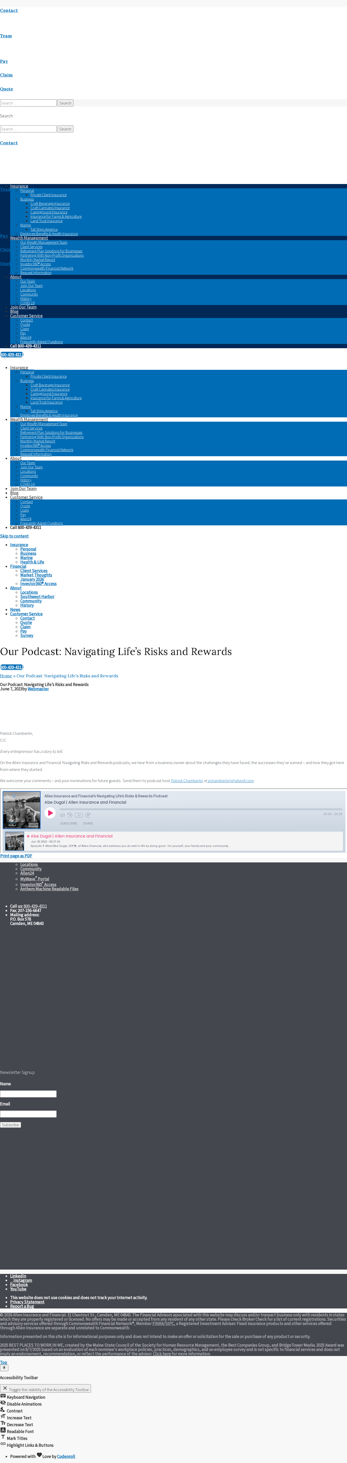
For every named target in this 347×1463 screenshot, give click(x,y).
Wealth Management (29, 238)
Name (5, 1084)
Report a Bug (22, 1306)
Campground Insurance (48, 212)
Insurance (19, 367)
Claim (24, 328)
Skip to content (14, 536)
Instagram (22, 1280)
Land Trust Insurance (46, 220)
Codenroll (66, 1456)
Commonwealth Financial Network (46, 268)
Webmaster (38, 689)
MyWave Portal (34, 879)
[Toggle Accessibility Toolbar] (4, 1368)
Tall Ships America (44, 229)
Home (6, 676)
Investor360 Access (38, 884)
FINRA (158, 1323)
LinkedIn (18, 1276)
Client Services (31, 246)
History (25, 298)
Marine (25, 225)
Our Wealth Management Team (43, 242)
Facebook (19, 1284)
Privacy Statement (27, 1302)
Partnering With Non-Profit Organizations (52, 255)
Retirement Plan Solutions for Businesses (51, 251)
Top (3, 1362)
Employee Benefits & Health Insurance (49, 233)
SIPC (169, 1323)
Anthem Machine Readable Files (49, 889)
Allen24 (25, 337)
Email (5, 1104)
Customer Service (26, 315)
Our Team (27, 281)
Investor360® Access (35, 264)
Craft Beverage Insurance (50, 203)
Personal (27, 190)
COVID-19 (27, 302)
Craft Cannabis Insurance (50, 207)
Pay (23, 333)
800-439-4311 (11, 354)
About (16, 277)
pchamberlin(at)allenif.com (230, 780)
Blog (14, 311)
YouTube (18, 1289)
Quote (25, 324)
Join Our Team (31, 285)
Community (29, 294)
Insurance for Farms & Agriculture (56, 216)
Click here (162, 1354)
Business (27, 199)
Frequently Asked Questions (41, 341)
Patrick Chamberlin (187, 780)
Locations (28, 289)
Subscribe (10, 1124)
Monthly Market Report (37, 259)
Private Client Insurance (48, 194)
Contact (26, 320)
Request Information (36, 272)
